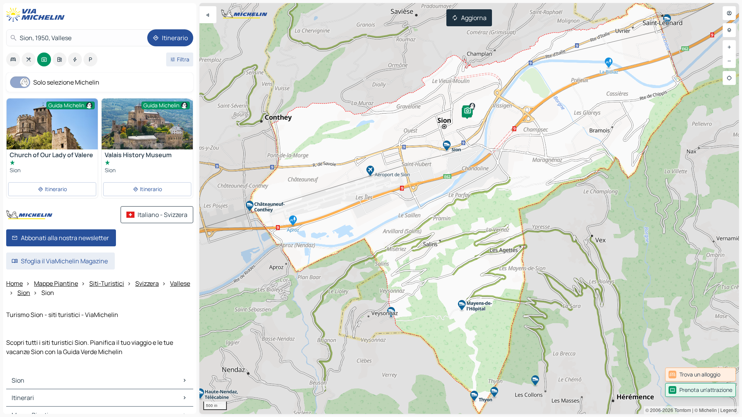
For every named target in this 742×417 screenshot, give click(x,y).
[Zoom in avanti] (729, 47)
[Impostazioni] (729, 30)
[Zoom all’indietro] (729, 61)
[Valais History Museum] (147, 128)
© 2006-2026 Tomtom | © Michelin (681, 410)
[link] (700, 374)
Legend (728, 410)
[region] (469, 208)
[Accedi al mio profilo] (729, 13)
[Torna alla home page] (37, 14)
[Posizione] (729, 78)
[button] (468, 110)
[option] (13, 59)
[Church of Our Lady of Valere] (52, 128)
